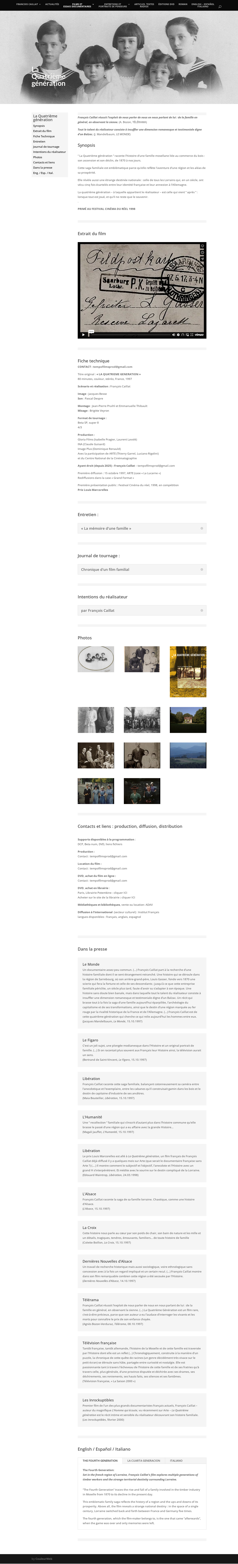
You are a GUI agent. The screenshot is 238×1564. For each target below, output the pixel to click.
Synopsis (39, 126)
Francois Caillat (27, 4)
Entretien (39, 141)
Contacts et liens (44, 162)
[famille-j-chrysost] (142, 671)
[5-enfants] (96, 671)
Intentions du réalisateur (49, 152)
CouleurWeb (43, 1559)
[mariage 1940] (96, 803)
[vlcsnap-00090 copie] (96, 767)
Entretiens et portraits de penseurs (113, 5)
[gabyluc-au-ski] (96, 732)
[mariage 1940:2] (142, 803)
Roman (183, 4)
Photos (37, 157)
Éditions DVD (166, 4)
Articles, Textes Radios (144, 5)
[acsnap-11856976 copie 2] (188, 732)
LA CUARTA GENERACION (143, 1460)
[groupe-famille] (142, 732)
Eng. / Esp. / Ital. (43, 173)
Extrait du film (42, 131)
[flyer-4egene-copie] (188, 696)
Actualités (52, 4)
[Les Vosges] (188, 767)
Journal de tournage (46, 146)
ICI (125, 893)
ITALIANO (176, 1460)
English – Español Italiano (203, 5)
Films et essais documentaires (77, 5)
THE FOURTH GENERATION (100, 1460)
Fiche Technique (44, 136)
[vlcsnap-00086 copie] (142, 767)
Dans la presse (42, 167)
